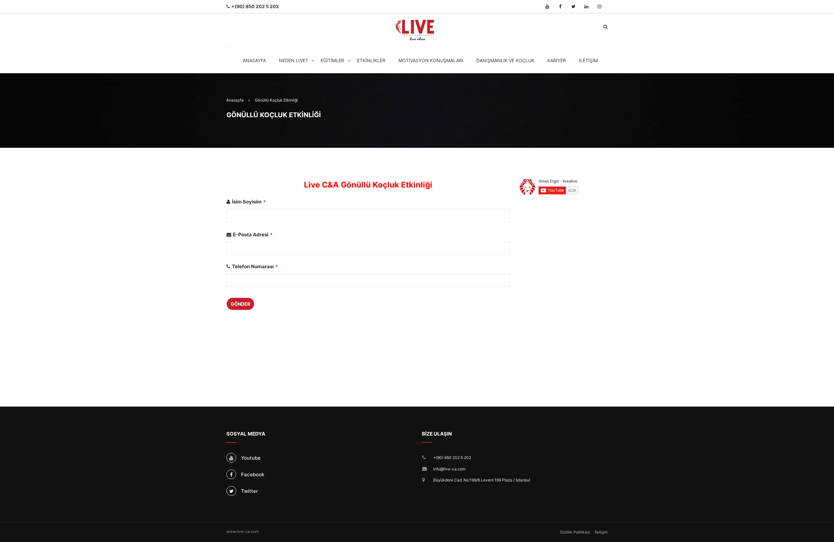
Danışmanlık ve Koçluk (505, 60)
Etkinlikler (371, 60)
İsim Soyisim (249, 202)
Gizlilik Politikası (575, 532)
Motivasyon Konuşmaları (430, 60)
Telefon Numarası (255, 266)
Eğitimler (332, 60)
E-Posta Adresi (253, 234)
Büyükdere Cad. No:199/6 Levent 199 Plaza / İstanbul (481, 480)
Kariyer (556, 60)
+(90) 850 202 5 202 (452, 457)
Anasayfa (254, 60)
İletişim (588, 60)
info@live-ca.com (449, 468)
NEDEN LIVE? (293, 60)
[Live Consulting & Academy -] (414, 30)
